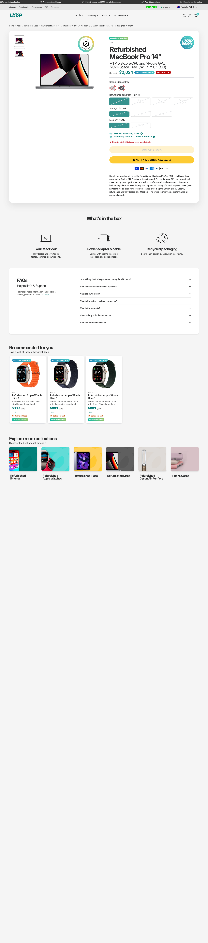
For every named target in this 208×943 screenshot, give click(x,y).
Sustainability (24, 7)
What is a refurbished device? (93, 322)
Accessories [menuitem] (120, 15)
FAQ (46, 7)
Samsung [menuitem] (91, 15)
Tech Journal (37, 7)
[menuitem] (13, 7)
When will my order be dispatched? (96, 315)
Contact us (55, 7)
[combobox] (187, 7)
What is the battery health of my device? (98, 301)
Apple (19, 26)
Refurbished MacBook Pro (50, 26)
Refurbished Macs (31, 26)
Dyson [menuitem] (105, 15)
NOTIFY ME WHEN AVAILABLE (153, 159)
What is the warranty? (90, 308)
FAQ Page (44, 295)
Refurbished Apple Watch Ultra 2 (27, 399)
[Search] (184, 15)
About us (12, 7)
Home (11, 26)
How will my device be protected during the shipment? (105, 279)
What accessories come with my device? (99, 286)
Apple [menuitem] (78, 15)
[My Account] (190, 15)
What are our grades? (90, 294)
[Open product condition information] (139, 95)
